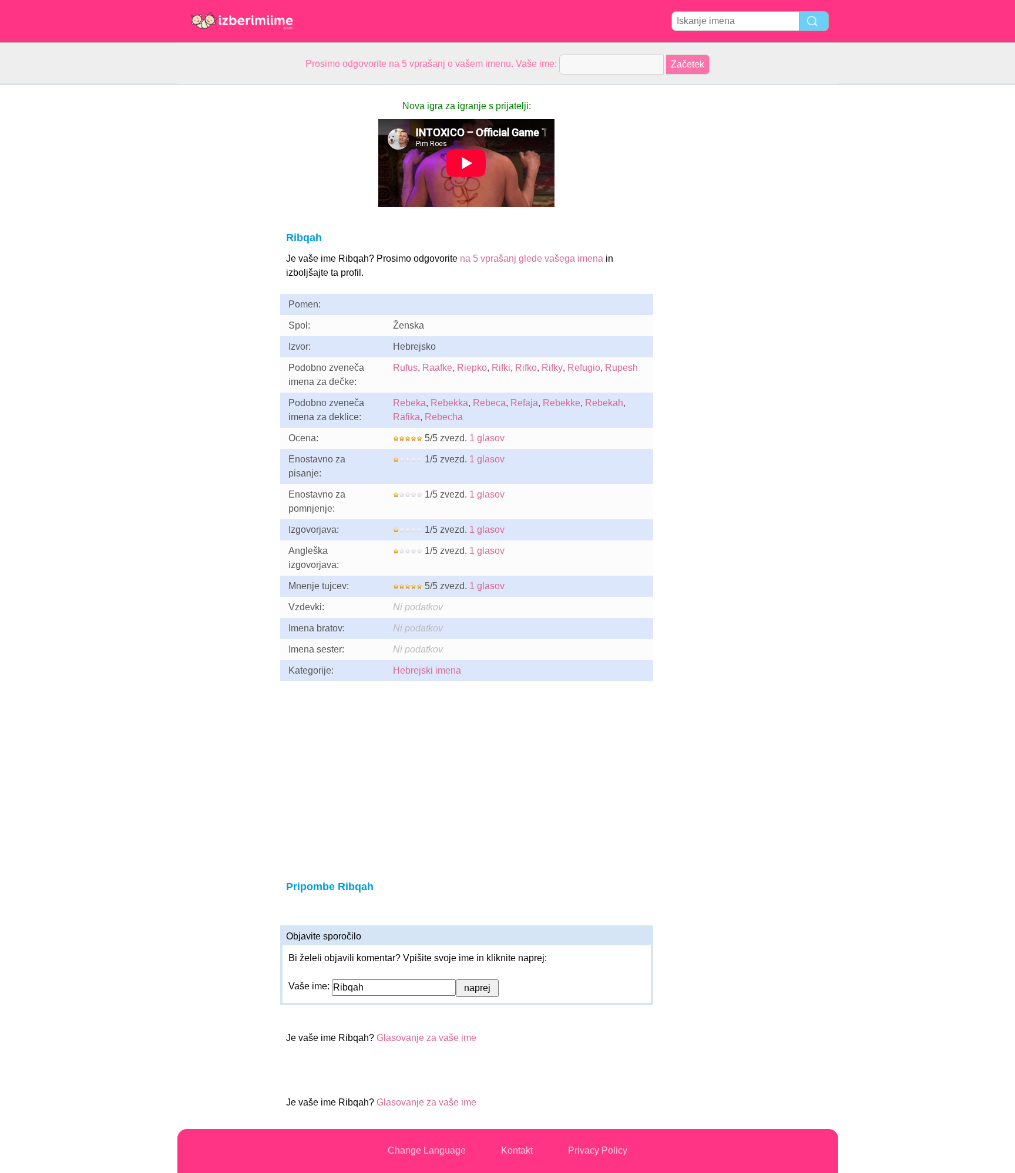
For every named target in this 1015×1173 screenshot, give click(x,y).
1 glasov (487, 438)
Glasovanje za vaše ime (426, 1038)
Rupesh (621, 368)
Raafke (437, 368)
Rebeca (489, 403)
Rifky (552, 368)
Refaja (524, 403)
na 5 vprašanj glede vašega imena (531, 258)
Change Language (427, 1150)
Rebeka (409, 403)
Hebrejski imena (427, 670)
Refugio (583, 368)
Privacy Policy (597, 1150)
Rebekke (561, 403)
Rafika (406, 417)
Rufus (405, 368)
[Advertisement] (224, 260)
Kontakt (517, 1150)
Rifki (501, 368)
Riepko (472, 368)
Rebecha (444, 417)
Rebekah (604, 403)
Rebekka (449, 403)
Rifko (526, 368)
